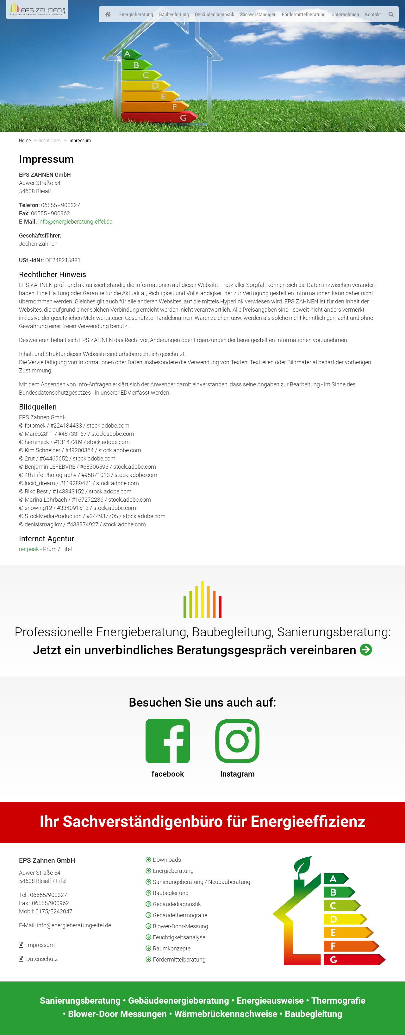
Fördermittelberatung (179, 959)
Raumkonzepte (171, 948)
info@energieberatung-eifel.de (75, 221)
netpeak (29, 549)
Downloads (167, 859)
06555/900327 (48, 895)
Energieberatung (173, 870)
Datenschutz (42, 959)
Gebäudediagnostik (177, 904)
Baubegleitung (171, 893)
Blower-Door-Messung (180, 926)
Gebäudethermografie (180, 915)
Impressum (40, 945)
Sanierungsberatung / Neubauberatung (201, 882)
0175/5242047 (53, 911)
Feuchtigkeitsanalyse (179, 937)
